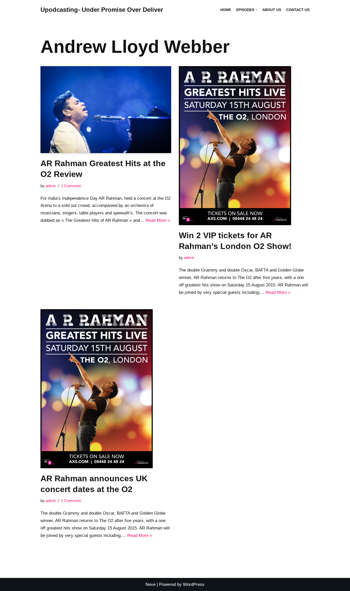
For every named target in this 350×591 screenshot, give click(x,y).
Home (225, 10)
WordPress (193, 584)
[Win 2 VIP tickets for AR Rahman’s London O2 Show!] (244, 145)
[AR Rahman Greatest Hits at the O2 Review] (105, 109)
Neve (151, 584)
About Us (271, 10)
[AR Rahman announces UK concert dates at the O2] (105, 388)
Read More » (158, 220)
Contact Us (298, 10)
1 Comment (71, 186)
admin (51, 186)
